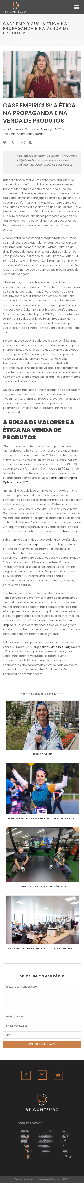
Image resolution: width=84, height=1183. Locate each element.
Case (12, 134)
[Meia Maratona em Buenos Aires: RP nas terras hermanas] (42, 788)
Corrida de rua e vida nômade (42, 886)
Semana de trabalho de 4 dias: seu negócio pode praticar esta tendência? (43, 948)
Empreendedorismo (30, 134)
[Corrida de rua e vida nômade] (42, 854)
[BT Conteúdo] (2, 7)
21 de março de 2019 (50, 129)
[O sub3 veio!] (42, 725)
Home (7, 41)
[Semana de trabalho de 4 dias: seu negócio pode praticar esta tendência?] (42, 920)
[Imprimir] (32, 142)
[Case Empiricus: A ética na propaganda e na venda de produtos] (42, 74)
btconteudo (16, 129)
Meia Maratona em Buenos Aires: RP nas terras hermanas (43, 818)
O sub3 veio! (42, 754)
